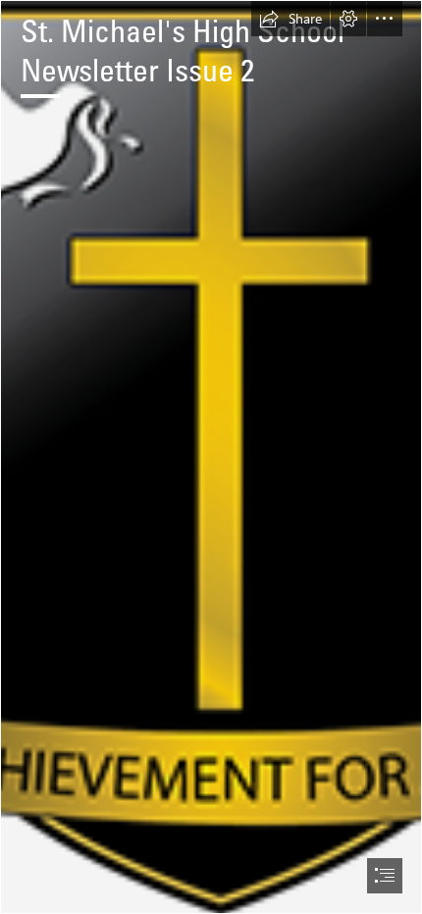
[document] (211, 457)
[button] (290, 18)
